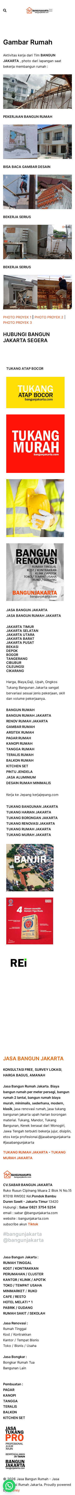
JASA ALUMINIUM (21, 777)
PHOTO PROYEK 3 (17, 322)
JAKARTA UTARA (20, 635)
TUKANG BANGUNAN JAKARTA (32, 806)
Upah (39, 682)
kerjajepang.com (45, 795)
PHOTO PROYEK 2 (49, 317)
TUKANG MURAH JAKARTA (28, 835)
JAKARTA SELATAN (22, 631)
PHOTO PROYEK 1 (17, 317)
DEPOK (12, 651)
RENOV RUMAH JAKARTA (27, 721)
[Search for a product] (4, 10)
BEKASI (12, 647)
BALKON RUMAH (20, 760)
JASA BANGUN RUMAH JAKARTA (33, 615)
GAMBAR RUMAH (20, 727)
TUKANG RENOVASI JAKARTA (30, 823)
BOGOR (12, 655)
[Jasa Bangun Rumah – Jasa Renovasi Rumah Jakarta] (37, 10)
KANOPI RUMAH (19, 743)
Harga (11, 682)
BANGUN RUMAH (20, 710)
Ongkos (51, 682)
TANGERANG (17, 659)
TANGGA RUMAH (20, 749)
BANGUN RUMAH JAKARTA (28, 715)
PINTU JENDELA (19, 772)
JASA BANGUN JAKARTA (27, 610)
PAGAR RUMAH (18, 738)
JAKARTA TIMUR (20, 627)
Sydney (14, 1490)
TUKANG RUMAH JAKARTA (28, 829)
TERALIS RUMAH (20, 755)
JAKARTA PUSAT (20, 642)
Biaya (22, 682)
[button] (9, 1486)
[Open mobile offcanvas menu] (50, 10)
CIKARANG (15, 671)
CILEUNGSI (15, 666)
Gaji (30, 682)
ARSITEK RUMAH (20, 732)
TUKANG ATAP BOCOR (24, 368)
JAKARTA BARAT (20, 638)
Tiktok (33, 1224)
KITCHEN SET (17, 766)
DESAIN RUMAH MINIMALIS (28, 783)
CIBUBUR (13, 662)
